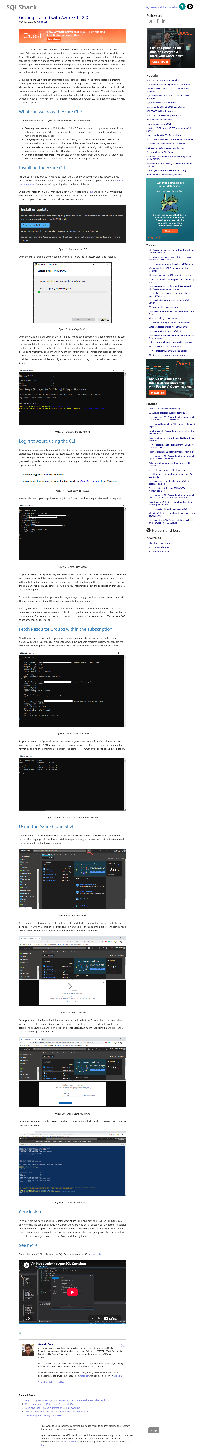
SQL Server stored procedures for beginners (169, 322)
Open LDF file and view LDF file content (167, 469)
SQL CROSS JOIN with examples (161, 111)
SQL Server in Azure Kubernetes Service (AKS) (49, 1404)
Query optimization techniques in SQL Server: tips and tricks (172, 280)
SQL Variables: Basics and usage (161, 102)
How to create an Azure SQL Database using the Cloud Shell (56, 1411)
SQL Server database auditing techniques (168, 412)
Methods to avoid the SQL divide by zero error (170, 275)
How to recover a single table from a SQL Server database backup (171, 482)
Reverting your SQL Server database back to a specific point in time (170, 503)
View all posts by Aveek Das (51, 1381)
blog (48, 1366)
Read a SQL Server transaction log (165, 408)
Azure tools (95, 1254)
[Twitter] (122, 1345)
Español (173, 7)
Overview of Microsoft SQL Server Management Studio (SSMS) (168, 157)
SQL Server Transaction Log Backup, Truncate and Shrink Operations (172, 251)
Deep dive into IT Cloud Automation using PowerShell (53, 1407)
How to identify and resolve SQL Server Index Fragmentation (167, 90)
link (91, 191)
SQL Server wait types (159, 551)
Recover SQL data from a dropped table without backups (171, 439)
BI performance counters (160, 543)
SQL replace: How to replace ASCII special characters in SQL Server (171, 294)
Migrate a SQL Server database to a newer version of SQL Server (172, 514)
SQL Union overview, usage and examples (168, 355)
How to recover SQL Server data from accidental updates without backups (171, 457)
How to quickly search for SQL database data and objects (172, 425)
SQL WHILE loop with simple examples (164, 115)
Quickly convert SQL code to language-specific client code (170, 475)
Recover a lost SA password (159, 119)
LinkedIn (117, 1375)
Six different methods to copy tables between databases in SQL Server (170, 258)
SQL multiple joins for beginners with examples (168, 84)
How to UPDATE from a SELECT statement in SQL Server (169, 129)
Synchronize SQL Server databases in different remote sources (172, 432)
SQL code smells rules (159, 547)
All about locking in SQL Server (163, 318)
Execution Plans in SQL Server (160, 152)
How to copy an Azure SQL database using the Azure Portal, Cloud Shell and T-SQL (68, 1400)
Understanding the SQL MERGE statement (166, 106)
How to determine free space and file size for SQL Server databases (172, 336)
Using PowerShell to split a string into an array (170, 342)
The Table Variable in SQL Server (161, 123)
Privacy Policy (72, 1441)
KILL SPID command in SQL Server (165, 346)
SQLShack (21, 7)
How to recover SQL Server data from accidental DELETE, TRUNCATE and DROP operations (171, 496)
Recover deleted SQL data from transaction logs (171, 451)
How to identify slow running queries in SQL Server (169, 301)
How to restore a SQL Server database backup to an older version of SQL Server (171, 521)
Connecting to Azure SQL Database (43, 1415)
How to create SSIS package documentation (169, 508)
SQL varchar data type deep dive (164, 307)
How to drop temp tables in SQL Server (167, 331)
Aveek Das (42, 21)
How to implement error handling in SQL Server (171, 263)
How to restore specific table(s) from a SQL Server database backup (172, 446)
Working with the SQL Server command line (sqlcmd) (169, 269)
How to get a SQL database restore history (166, 170)
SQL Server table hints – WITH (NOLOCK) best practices (167, 97)
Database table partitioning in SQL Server (165, 143)
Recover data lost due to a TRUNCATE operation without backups (171, 489)
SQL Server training (156, 7)
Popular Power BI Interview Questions (164, 174)
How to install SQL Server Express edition (168, 350)
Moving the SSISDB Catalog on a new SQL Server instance (169, 164)
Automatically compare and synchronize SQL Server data (170, 464)
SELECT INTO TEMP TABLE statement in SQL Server (170, 139)
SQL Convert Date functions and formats (165, 147)
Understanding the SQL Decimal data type (166, 135)
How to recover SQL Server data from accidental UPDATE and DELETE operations (171, 418)
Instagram (84, 1375)
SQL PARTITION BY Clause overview (162, 80)
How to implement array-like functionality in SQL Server (171, 312)
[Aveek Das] (28, 1356)
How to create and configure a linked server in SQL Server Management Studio (170, 287)
